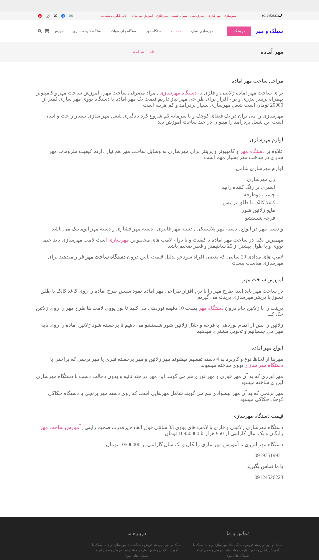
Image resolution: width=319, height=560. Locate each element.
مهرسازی (118, 240)
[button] (40, 31)
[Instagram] (47, 16)
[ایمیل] (71, 16)
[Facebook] (63, 16)
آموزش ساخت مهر (60, 427)
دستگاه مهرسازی (178, 93)
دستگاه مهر (252, 151)
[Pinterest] (40, 16)
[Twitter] (55, 16)
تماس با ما (238, 533)
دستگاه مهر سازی (264, 365)
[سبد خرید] (47, 31)
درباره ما (136, 533)
